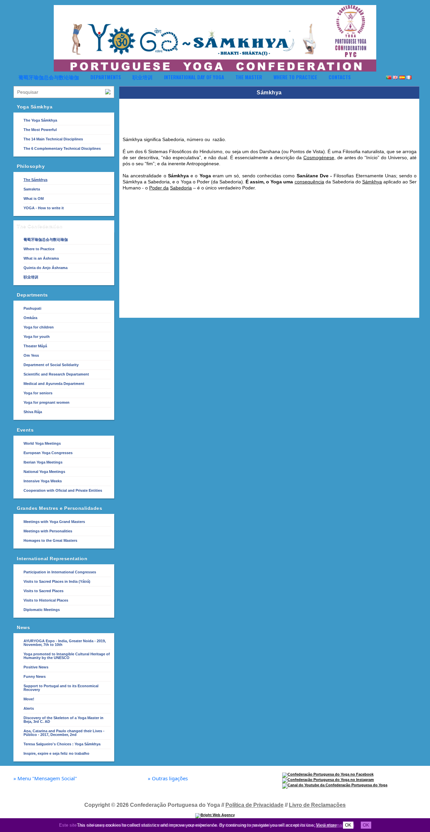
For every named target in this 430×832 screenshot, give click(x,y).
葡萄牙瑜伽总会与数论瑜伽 (48, 77)
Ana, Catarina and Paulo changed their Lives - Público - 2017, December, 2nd (64, 733)
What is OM (34, 198)
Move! (29, 699)
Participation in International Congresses (60, 572)
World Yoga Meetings (42, 443)
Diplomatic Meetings (42, 610)
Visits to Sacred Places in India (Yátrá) (57, 581)
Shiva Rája (33, 412)
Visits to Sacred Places (43, 591)
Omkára (30, 318)
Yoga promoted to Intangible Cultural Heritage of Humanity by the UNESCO (67, 656)
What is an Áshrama (41, 258)
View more (326, 825)
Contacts (340, 77)
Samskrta (32, 189)
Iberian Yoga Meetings (43, 462)
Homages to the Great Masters (50, 540)
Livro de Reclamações (317, 805)
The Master (248, 77)
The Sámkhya (35, 180)
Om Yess (31, 355)
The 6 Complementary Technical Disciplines (62, 148)
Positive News (36, 667)
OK (348, 825)
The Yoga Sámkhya (40, 120)
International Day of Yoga (194, 77)
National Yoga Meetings (44, 472)
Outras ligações (168, 778)
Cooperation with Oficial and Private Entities (63, 490)
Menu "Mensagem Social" (45, 778)
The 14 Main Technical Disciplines (53, 139)
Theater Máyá (35, 346)
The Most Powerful (40, 130)
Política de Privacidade (254, 805)
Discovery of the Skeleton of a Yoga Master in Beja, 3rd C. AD (63, 720)
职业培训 (142, 77)
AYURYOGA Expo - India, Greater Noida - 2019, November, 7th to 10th (65, 643)
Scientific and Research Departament (56, 374)
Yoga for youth (37, 337)
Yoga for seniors (38, 393)
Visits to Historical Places (46, 600)
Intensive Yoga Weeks (43, 481)
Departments (105, 77)
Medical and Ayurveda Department (54, 384)
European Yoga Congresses (48, 453)
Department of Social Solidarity (51, 365)
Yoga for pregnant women (47, 402)
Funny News (35, 676)
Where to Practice (295, 77)
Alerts (29, 708)
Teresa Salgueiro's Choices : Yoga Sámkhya (62, 744)
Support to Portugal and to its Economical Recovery (61, 688)
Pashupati (32, 308)
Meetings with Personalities (48, 531)
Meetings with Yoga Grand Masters (54, 522)
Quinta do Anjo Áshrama (46, 268)
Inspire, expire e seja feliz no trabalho (56, 753)
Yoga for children (39, 327)
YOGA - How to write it (44, 208)
